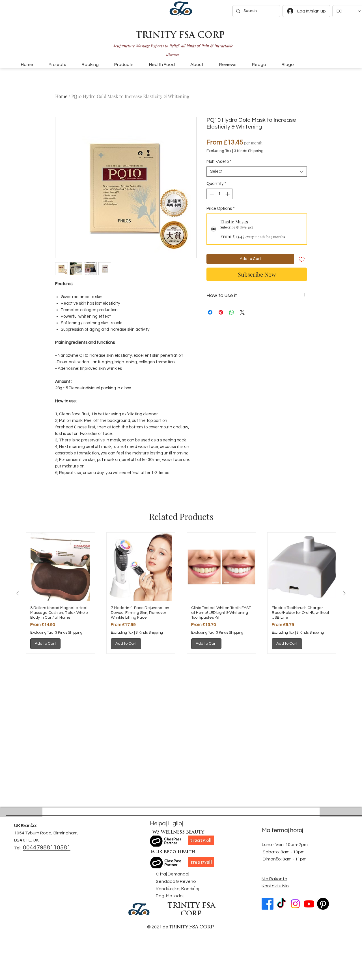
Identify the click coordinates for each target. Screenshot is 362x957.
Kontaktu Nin (275, 886)
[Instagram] (295, 904)
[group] (181, 593)
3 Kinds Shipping (249, 151)
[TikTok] (281, 904)
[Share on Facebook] (210, 312)
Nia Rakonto (274, 879)
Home (61, 96)
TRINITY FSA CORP (180, 35)
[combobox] (256, 171)
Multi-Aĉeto (219, 161)
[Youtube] (309, 904)
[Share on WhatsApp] (231, 312)
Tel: (17, 848)
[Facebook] (267, 904)
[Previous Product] (17, 593)
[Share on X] (242, 312)
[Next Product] (344, 593)
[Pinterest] (323, 904)
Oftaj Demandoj (172, 874)
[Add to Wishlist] (301, 259)
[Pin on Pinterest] (220, 312)
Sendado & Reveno (176, 881)
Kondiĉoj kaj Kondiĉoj (177, 888)
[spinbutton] (219, 194)
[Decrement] (211, 194)
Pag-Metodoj (170, 896)
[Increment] (228, 194)
